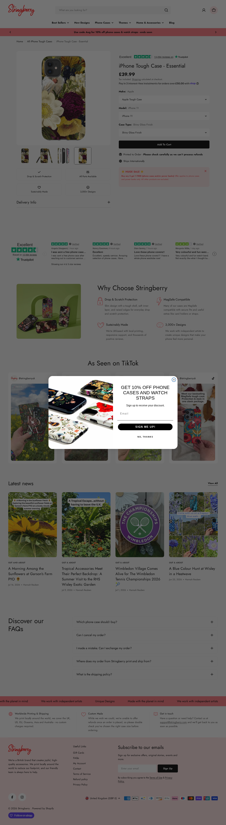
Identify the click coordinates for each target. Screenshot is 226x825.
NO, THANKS (145, 437)
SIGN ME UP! (145, 426)
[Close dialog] (174, 380)
